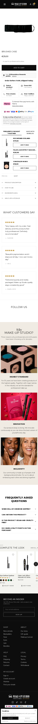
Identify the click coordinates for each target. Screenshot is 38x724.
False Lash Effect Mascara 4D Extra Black (24, 150)
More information (17, 106)
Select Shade (9, 585)
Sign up (19, 614)
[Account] (30, 4)
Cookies (24, 662)
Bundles (6, 646)
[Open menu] (4, 4)
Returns (6, 662)
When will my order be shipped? (16, 509)
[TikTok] (17, 702)
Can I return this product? (14, 515)
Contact (6, 665)
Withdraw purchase (15, 123)
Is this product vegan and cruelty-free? (18, 521)
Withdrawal (25, 665)
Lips (4, 643)
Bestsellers (7, 634)
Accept (10, 718)
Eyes (5, 640)
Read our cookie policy (30, 721)
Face (5, 637)
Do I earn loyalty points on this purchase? (16, 529)
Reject (27, 718)
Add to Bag (27, 585)
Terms (23, 659)
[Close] (35, 710)
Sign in (14, 76)
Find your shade (9, 685)
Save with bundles (30, 132)
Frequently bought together (11, 132)
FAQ (5, 656)
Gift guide (24, 634)
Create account (9, 679)
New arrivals (7, 631)
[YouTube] (21, 702)
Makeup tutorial (27, 637)
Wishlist (6, 682)
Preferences (5, 721)
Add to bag (24, 145)
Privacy (23, 656)
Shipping (6, 659)
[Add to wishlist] (13, 554)
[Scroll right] (36, 564)
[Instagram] (13, 702)
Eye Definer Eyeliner (21, 138)
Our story (24, 631)
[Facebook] (25, 702)
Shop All (33, 547)
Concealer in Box (20, 161)
